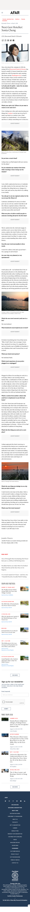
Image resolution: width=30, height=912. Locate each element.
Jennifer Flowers (7, 538)
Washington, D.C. (16, 75)
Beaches (4, 628)
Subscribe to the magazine (15, 816)
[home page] (14, 12)
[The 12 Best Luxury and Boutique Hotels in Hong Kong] (5, 771)
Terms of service (15, 860)
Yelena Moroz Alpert (14, 749)
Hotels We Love (14, 769)
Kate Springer (13, 780)
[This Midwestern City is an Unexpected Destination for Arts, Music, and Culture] (24, 642)
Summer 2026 (14, 718)
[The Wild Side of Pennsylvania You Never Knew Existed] (24, 603)
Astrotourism (14, 734)
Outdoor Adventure (8, 601)
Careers (15, 828)
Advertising (15, 845)
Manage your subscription (15, 833)
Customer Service (15, 851)
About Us (15, 819)
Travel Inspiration (8, 19)
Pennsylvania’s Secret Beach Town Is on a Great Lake (10, 631)
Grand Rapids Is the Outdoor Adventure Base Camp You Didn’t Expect (10, 660)
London (10, 113)
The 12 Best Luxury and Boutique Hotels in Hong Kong (18, 774)
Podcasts (15, 822)
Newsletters (15, 830)
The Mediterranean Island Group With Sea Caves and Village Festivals (9, 591)
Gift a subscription (15, 825)
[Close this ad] (29, 906)
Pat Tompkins (13, 766)
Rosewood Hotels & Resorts (18, 69)
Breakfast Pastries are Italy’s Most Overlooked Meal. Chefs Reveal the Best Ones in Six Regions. (15, 568)
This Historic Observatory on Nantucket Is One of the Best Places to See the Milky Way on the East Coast (19, 740)
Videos (15, 839)
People (17, 19)
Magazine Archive (15, 842)
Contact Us (15, 862)
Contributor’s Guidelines (15, 836)
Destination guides (15, 813)
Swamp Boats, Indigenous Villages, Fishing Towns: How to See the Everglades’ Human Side (19, 723)
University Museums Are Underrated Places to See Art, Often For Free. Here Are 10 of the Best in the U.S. (18, 758)
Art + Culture (6, 640)
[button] (15, 896)
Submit (6, 708)
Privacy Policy (15, 854)
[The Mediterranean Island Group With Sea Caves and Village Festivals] (24, 589)
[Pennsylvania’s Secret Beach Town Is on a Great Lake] (24, 630)
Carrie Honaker (13, 731)
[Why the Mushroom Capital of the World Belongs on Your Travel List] (24, 615)
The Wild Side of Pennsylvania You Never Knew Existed (10, 604)
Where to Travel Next (8, 587)
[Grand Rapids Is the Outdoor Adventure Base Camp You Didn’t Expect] (24, 658)
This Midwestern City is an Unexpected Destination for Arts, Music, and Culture (9, 644)
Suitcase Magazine (15, 857)
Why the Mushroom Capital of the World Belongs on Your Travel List (10, 618)
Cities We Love (6, 614)
